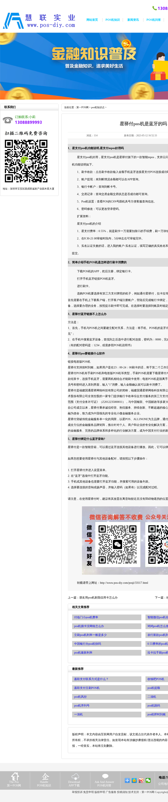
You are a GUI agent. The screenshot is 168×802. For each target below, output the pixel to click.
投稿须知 (122, 792)
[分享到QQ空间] (134, 780)
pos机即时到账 (157, 714)
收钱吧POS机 (156, 679)
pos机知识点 (97, 107)
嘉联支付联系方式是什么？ (91, 679)
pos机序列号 (82, 705)
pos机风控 (80, 696)
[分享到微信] (148, 780)
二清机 (152, 696)
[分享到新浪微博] (141, 780)
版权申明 (99, 792)
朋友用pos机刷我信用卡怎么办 (98, 597)
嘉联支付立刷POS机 (87, 687)
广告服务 (111, 792)
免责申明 (88, 792)
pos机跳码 (154, 705)
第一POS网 (82, 107)
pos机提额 (154, 687)
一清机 (78, 714)
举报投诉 (77, 792)
